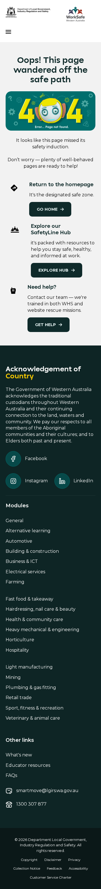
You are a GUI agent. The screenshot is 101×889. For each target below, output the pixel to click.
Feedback (54, 868)
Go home (47, 209)
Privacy (74, 860)
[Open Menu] (8, 31)
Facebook (36, 458)
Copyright (29, 860)
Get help (45, 324)
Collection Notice (26, 868)
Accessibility (78, 868)
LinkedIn (83, 480)
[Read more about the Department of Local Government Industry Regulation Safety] (28, 12)
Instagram (36, 480)
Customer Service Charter (51, 877)
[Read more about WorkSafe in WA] (75, 14)
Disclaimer (52, 860)
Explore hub (53, 270)
